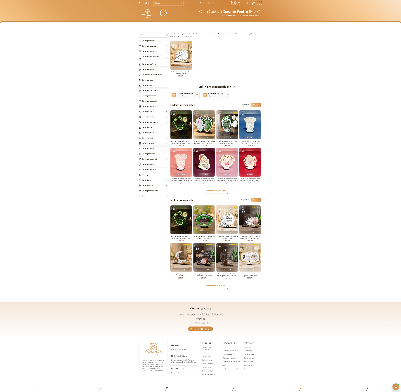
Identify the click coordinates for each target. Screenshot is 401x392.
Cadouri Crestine (147, 185)
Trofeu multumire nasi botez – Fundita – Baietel (181, 73)
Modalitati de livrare (229, 351)
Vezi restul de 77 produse (215, 191)
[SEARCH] (180, 3)
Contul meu (247, 347)
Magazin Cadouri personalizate (207, 348)
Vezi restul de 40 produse (215, 286)
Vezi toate (256, 105)
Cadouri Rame (206, 367)
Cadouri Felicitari (207, 364)
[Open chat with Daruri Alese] (395, 386)
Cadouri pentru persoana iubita (152, 96)
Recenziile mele (249, 365)
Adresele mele (248, 361)
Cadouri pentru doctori (149, 159)
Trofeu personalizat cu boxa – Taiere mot (181, 275)
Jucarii (144, 196)
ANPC (225, 365)
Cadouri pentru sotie (148, 80)
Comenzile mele (249, 354)
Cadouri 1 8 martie (148, 117)
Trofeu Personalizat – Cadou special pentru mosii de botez (227, 275)
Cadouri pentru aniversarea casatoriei (151, 58)
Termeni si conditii (229, 358)
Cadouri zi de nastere (149, 143)
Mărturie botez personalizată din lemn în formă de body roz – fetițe (181, 180)
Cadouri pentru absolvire (150, 191)
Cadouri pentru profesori (150, 122)
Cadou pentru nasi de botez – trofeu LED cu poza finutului (181, 142)
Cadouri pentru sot (148, 69)
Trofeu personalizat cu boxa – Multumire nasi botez (204, 275)
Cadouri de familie (148, 164)
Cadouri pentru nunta (149, 51)
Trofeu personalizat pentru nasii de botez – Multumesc (204, 237)
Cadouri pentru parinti (149, 106)
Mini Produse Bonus (208, 374)
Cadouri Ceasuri (207, 360)
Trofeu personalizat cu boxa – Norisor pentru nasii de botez (250, 237)
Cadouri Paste (146, 180)
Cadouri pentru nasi (148, 41)
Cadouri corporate (148, 132)
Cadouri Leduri (206, 356)
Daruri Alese (217, 34)
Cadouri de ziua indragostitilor (152, 75)
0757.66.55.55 (202, 329)
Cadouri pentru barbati (149, 101)
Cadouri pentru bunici (149, 169)
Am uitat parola (249, 369)
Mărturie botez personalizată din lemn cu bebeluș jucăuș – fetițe (250, 180)
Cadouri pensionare (148, 175)
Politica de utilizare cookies (231, 361)
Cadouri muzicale (207, 371)
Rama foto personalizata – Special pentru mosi (250, 275)
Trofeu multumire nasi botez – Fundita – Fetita (227, 237)
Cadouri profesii (147, 111)
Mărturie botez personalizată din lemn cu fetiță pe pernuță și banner (227, 180)
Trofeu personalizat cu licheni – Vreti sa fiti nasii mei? (227, 142)
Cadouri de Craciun (148, 138)
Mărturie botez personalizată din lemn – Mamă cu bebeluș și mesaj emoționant (204, 180)
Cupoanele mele (249, 358)
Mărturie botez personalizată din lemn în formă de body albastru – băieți (250, 143)
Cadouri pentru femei (149, 64)
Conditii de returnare (229, 354)
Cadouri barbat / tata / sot (150, 90)
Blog (224, 347)
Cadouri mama (147, 127)
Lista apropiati (248, 351)
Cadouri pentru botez (149, 46)
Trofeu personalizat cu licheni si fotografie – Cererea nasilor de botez (204, 143)
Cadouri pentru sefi (148, 148)
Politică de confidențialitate (231, 369)
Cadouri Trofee (206, 353)
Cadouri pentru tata (148, 154)
